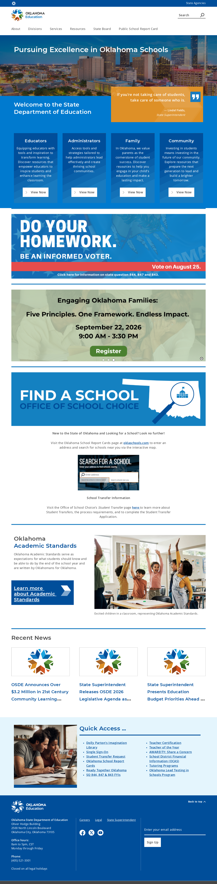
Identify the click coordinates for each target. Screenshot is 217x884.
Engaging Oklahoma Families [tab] (113, 360)
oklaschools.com (136, 443)
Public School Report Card (138, 29)
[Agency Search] (202, 15)
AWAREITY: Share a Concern (170, 752)
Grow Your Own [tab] (103, 360)
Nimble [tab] (108, 360)
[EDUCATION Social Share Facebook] (82, 833)
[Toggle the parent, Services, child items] (63, 29)
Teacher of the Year (164, 747)
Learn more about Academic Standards (35, 593)
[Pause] (201, 358)
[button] (35, 192)
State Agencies (196, 3)
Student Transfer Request (105, 756)
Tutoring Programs (163, 766)
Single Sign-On (97, 752)
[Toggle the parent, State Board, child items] (112, 29)
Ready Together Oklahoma (106, 770)
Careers (85, 820)
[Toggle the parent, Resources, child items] (86, 29)
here (136, 507)
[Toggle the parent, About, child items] (21, 29)
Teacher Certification (165, 743)
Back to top (195, 801)
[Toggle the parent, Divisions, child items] (43, 29)
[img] (108, 325)
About (15, 29)
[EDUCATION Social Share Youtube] (100, 833)
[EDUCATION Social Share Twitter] (91, 833)
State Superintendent (121, 820)
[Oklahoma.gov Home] (13, 3)
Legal (98, 820)
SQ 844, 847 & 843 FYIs (103, 775)
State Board (102, 29)
